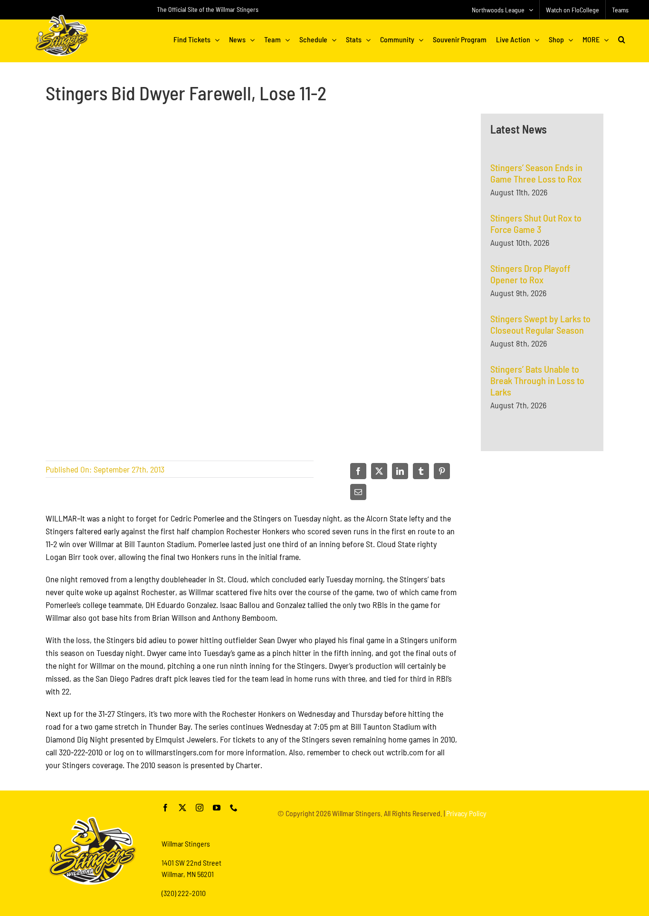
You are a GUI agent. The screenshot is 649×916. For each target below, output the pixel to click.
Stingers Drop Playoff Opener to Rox (530, 273)
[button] (621, 39)
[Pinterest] (441, 471)
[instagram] (199, 807)
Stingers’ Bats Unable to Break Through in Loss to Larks (537, 380)
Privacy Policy (466, 813)
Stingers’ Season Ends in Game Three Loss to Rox (536, 173)
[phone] (234, 807)
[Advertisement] (542, 571)
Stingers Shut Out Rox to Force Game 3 (536, 223)
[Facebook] (358, 471)
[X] (379, 471)
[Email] (358, 492)
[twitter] (182, 807)
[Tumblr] (420, 471)
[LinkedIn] (400, 471)
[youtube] (216, 807)
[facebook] (165, 807)
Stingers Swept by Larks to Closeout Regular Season (540, 324)
